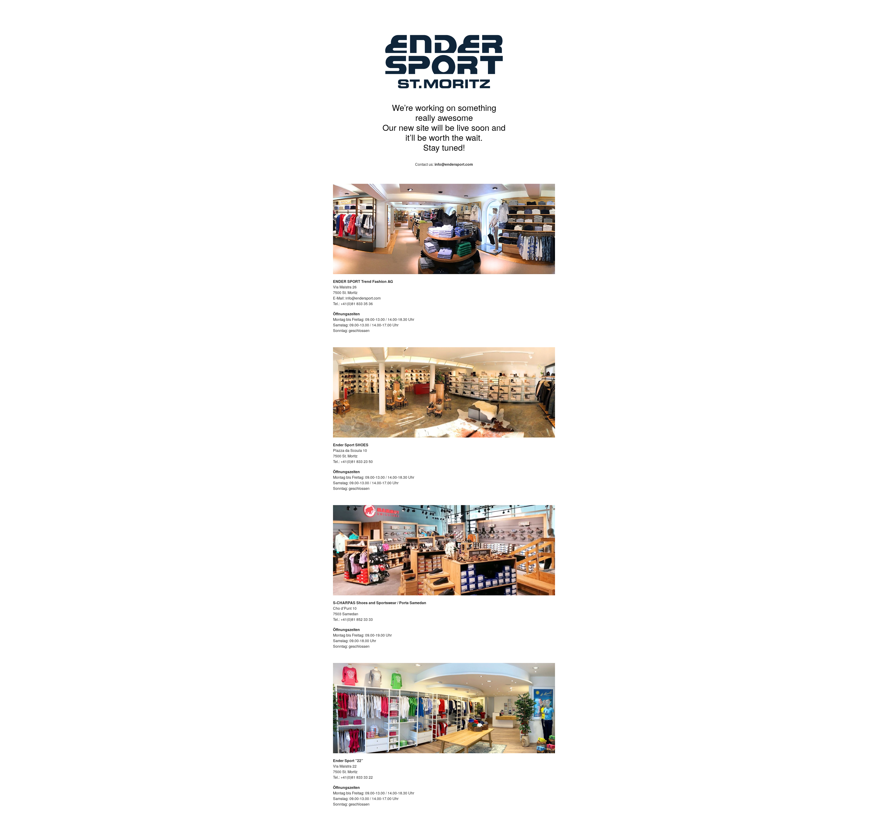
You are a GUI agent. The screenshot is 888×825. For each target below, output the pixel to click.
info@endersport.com (454, 164)
